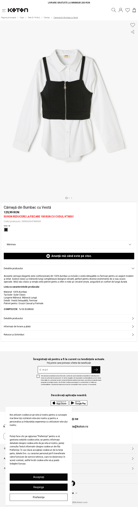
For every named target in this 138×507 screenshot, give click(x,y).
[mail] (132, 58)
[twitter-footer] (132, 45)
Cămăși (47, 18)
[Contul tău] (121, 10)
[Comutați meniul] (5, 10)
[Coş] (134, 10)
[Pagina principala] (18, 10)
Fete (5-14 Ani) (34, 18)
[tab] (66, 198)
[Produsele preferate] (127, 10)
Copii (22, 18)
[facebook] (132, 39)
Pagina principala (8, 18)
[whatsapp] (132, 52)
